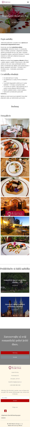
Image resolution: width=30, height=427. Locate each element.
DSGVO (3, 418)
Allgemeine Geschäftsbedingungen (10, 415)
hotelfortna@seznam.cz (15, 382)
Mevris (20, 425)
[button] (28, 2)
